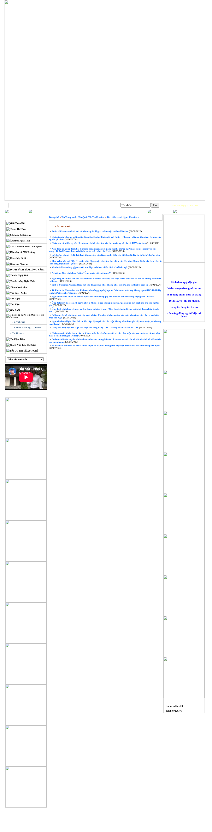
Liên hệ (68, 205)
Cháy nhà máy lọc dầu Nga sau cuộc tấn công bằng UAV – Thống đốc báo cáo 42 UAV (95, 327)
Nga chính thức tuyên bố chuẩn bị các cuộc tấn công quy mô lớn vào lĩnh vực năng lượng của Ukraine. (102, 296)
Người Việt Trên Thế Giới (23, 345)
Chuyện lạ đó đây (19, 258)
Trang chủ (28, 205)
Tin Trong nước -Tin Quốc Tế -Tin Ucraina (82, 217)
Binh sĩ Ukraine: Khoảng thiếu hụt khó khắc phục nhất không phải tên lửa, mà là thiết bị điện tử (99, 284)
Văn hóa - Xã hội (18, 293)
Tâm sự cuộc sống (19, 287)
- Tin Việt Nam (17, 322)
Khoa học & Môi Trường (22, 252)
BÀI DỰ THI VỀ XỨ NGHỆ (24, 350)
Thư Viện (14, 304)
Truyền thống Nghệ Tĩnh (22, 281)
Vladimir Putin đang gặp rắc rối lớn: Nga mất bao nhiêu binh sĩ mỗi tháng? (89, 267)
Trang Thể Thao (18, 229)
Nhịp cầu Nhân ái (19, 264)
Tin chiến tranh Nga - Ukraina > (123, 217)
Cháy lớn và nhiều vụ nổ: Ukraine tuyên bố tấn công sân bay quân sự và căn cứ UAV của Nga (98, 243)
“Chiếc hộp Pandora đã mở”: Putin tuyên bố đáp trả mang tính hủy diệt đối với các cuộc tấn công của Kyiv (105, 345)
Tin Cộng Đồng (17, 339)
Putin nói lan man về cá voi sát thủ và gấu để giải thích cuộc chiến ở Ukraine (89, 231)
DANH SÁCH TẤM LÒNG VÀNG (27, 269)
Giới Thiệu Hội (17, 223)
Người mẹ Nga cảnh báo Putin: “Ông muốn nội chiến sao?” (81, 273)
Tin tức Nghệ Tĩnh (19, 275)
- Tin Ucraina (17, 333)
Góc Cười (15, 310)
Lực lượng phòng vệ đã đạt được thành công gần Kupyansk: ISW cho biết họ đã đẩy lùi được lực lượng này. (105, 255)
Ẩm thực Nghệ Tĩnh (20, 240)
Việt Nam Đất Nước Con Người (26, 246)
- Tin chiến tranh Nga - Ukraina (25, 327)
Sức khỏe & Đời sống (20, 235)
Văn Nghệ (15, 298)
